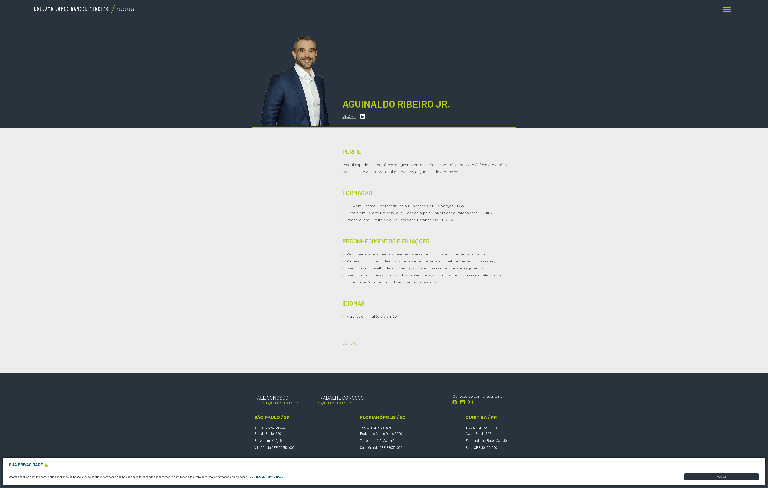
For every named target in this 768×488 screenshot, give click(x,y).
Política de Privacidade (265, 476)
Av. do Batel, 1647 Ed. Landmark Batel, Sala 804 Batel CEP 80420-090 (487, 440)
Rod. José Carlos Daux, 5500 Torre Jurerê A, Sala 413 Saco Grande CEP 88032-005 (381, 440)
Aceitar (721, 476)
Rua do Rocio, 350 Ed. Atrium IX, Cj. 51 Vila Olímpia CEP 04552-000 (274, 440)
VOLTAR (349, 343)
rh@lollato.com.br (334, 403)
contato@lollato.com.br (276, 403)
